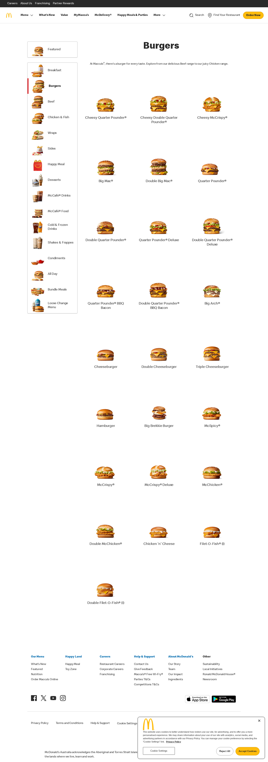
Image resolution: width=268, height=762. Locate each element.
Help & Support (144, 656)
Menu (24, 15)
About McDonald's (180, 656)
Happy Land (73, 656)
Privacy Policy (173, 742)
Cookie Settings (127, 723)
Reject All (224, 751)
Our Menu (37, 656)
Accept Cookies (248, 751)
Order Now (253, 15)
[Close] (259, 721)
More (157, 15)
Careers (105, 656)
